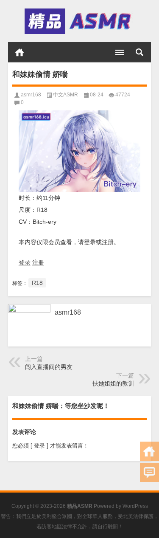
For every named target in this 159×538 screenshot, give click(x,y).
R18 (37, 282)
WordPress (135, 506)
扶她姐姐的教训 (113, 383)
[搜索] (139, 52)
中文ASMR (65, 95)
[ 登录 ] (39, 445)
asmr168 (31, 95)
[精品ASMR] (79, 21)
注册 (38, 262)
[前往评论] (149, 472)
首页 (19, 52)
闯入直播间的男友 (49, 366)
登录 (25, 262)
